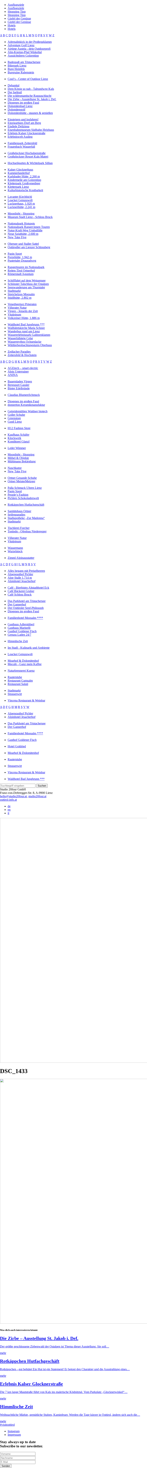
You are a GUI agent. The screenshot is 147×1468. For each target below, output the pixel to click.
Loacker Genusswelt (20, 200)
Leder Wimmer (17, 448)
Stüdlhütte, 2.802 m (19, 297)
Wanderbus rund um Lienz (24, 331)
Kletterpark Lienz (18, 186)
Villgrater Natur (17, 307)
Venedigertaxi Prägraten (22, 304)
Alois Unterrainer (18, 371)
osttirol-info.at (8, 799)
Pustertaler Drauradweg (22, 260)
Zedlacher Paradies (19, 351)
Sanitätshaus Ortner (19, 511)
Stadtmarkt (14, 290)
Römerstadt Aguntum (20, 274)
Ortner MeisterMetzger (21, 481)
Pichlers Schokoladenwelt (23, 498)
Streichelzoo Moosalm (21, 294)
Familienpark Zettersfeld (22, 143)
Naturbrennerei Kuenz (21, 670)
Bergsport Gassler (18, 385)
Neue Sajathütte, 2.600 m (23, 233)
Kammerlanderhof (19, 173)
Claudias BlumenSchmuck (24, 394)
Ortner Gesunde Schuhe (22, 477)
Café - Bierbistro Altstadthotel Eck (28, 587)
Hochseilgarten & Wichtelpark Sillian (30, 163)
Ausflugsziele (16, 4)
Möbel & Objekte (18, 458)
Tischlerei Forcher (18, 528)
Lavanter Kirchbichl (20, 196)
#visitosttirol (7, 1424)
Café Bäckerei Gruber (21, 591)
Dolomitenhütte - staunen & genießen (30, 113)
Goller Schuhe (16, 414)
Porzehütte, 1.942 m (20, 257)
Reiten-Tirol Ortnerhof (21, 270)
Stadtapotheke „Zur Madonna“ (26, 518)
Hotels (12, 25)
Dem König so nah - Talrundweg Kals (31, 88)
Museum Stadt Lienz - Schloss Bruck (30, 217)
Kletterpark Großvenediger (24, 183)
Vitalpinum (14, 314)
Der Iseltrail (15, 92)
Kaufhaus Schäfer (18, 434)
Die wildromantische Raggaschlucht (29, 95)
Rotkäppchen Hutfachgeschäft (26, 504)
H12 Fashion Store (19, 428)
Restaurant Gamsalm (20, 680)
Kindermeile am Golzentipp (24, 179)
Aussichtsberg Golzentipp (23, 55)
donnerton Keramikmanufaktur (26, 404)
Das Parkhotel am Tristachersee (27, 601)
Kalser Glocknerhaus (20, 169)
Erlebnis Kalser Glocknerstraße (26, 133)
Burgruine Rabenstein (21, 72)
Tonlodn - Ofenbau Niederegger (27, 531)
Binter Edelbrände (19, 388)
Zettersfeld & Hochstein (22, 355)
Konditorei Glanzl (18, 441)
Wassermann (15, 547)
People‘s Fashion (18, 494)
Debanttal (13, 85)
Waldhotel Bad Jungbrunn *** (26, 324)
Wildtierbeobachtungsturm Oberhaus (30, 345)
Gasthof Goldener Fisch (22, 631)
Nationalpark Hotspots (21, 223)
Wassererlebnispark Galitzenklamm (29, 334)
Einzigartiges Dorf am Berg (24, 123)
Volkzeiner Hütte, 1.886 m (24, 318)
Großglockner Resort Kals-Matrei (28, 156)
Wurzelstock (15, 551)
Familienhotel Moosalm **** (25, 617)
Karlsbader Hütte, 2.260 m (24, 176)
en (9, 809)
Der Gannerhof (17, 604)
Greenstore (14, 418)
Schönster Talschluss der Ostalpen (28, 284)
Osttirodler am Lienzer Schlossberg (29, 247)
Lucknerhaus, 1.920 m (21, 203)
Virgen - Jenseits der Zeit (23, 311)
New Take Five (17, 237)
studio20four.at (37, 796)
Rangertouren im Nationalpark (26, 267)
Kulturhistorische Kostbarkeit (25, 190)
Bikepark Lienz (17, 65)
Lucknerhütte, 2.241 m (21, 207)
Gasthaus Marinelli (19, 627)
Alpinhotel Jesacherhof (21, 581)
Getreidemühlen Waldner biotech (27, 411)
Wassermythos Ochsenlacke (24, 341)
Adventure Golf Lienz (21, 45)
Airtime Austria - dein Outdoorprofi (29, 48)
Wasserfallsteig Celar (20, 338)
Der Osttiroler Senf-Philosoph (26, 607)
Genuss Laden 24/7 (19, 634)
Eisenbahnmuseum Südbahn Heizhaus (31, 129)
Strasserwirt (15, 694)
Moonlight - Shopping (21, 213)
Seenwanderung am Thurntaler (26, 287)
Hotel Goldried (17, 746)
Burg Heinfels (16, 69)
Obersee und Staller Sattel (23, 243)
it (8, 813)
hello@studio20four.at (13, 796)
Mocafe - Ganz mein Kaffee (25, 664)
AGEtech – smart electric (23, 368)
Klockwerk (14, 438)
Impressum (14, 1434)
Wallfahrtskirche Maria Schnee (26, 328)
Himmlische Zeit (18, 641)
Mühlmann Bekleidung (22, 461)
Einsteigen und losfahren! (23, 119)
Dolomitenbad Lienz (20, 106)
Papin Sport (15, 253)
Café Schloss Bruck (20, 594)
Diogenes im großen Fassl (23, 102)
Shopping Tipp (17, 11)
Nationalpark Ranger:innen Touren (29, 227)
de (9, 806)
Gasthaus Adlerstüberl (21, 624)
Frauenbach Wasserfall (21, 146)
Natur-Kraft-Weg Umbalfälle (25, 230)
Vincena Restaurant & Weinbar (26, 700)
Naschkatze (15, 468)
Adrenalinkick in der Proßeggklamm (30, 41)
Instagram (14, 1431)
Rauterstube (15, 677)
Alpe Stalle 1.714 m (20, 577)
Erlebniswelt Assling (20, 136)
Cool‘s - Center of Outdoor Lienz (28, 79)
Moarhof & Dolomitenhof (23, 660)
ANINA (13, 375)
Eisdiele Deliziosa (18, 126)
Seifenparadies (16, 514)
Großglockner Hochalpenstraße (27, 153)
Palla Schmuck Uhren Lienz (25, 487)
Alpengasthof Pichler (20, 574)
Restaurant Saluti (18, 684)
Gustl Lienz (15, 421)
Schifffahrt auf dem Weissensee (27, 280)
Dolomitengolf (16, 109)
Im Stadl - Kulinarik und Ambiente (29, 647)
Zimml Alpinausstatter (21, 557)
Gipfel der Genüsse (19, 18)
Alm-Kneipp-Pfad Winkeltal (25, 52)
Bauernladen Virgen (20, 381)
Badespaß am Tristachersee (24, 62)
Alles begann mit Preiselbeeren (26, 570)
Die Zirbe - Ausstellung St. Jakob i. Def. (32, 99)
